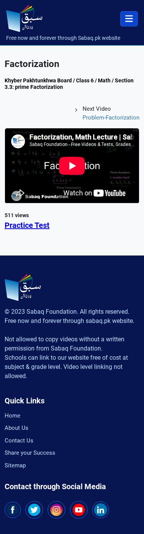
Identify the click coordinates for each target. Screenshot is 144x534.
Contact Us (19, 440)
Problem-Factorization (111, 117)
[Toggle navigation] (129, 18)
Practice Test (27, 225)
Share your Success (30, 452)
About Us (16, 427)
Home (12, 415)
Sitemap (15, 465)
